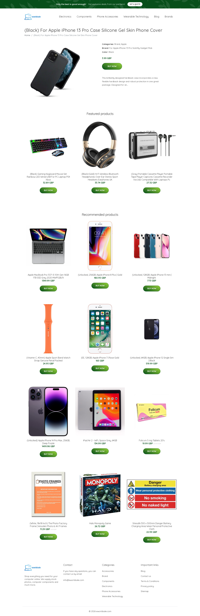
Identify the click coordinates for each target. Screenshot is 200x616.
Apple (124, 44)
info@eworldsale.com (73, 580)
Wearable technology (136, 16)
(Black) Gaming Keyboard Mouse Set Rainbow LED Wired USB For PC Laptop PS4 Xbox (48, 177)
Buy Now (112, 66)
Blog (156, 16)
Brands (169, 16)
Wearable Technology (112, 596)
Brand (117, 44)
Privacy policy (147, 586)
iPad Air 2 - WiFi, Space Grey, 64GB (100, 440)
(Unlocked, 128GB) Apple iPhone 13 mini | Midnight (151, 276)
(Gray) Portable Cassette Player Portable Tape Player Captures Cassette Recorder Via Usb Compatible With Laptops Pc (151, 177)
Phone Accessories (111, 591)
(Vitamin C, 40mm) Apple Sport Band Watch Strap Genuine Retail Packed (48, 359)
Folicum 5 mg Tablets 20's (152, 440)
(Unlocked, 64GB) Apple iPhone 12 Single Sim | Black (151, 359)
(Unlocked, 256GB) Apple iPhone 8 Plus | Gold (100, 274)
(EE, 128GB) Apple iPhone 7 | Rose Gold (100, 357)
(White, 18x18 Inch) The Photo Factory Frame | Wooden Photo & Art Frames (48, 525)
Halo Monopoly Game (100, 523)
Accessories (108, 571)
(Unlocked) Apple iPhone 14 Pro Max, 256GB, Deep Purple (48, 442)
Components (84, 16)
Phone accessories (107, 16)
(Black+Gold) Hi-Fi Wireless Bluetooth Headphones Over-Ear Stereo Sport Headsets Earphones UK (100, 177)
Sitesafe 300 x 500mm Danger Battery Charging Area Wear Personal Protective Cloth (151, 526)
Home (27, 35)
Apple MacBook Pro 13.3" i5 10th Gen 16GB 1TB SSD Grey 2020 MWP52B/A (48, 276)
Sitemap (145, 591)
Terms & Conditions (150, 581)
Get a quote (135, 4)
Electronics (65, 16)
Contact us (146, 576)
